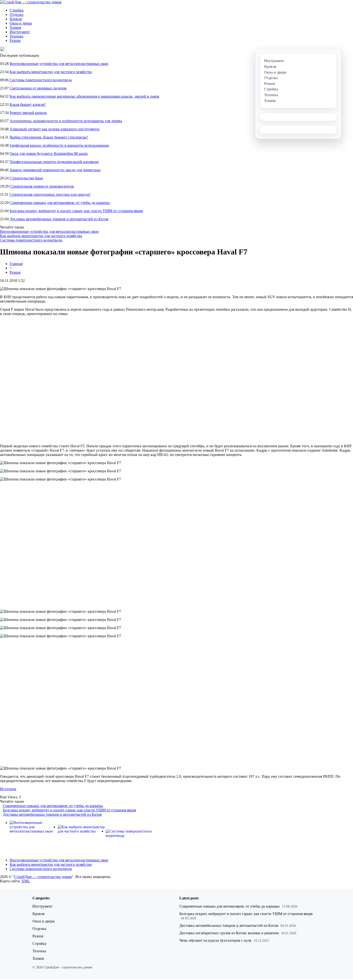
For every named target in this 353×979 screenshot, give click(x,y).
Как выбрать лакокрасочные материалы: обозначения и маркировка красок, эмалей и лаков (84, 96)
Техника (16, 36)
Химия (15, 27)
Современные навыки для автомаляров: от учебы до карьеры (60, 203)
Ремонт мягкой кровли (28, 113)
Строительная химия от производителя (42, 186)
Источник (8, 789)
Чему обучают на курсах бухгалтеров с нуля (215, 940)
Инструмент (20, 32)
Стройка (17, 10)
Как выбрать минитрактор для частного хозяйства (51, 72)
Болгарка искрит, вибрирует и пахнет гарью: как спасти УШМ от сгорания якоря (76, 211)
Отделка (16, 15)
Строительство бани (26, 178)
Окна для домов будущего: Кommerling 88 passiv (49, 154)
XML (25, 881)
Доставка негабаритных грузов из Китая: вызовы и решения (229, 933)
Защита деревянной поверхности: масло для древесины (55, 170)
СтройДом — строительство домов (43, 877)
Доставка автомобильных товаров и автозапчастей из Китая (59, 219)
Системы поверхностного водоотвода (41, 80)
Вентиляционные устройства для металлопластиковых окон (59, 64)
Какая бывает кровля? (28, 104)
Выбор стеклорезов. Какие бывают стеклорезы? (49, 137)
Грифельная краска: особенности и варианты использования (59, 145)
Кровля (16, 19)
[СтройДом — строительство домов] (30, 2)
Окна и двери (21, 23)
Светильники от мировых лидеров (38, 88)
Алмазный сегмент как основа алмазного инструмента (54, 129)
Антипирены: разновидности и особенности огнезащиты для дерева (66, 121)
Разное (15, 40)
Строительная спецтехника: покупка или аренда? (50, 194)
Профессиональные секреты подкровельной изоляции (54, 162)
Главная (16, 264)
